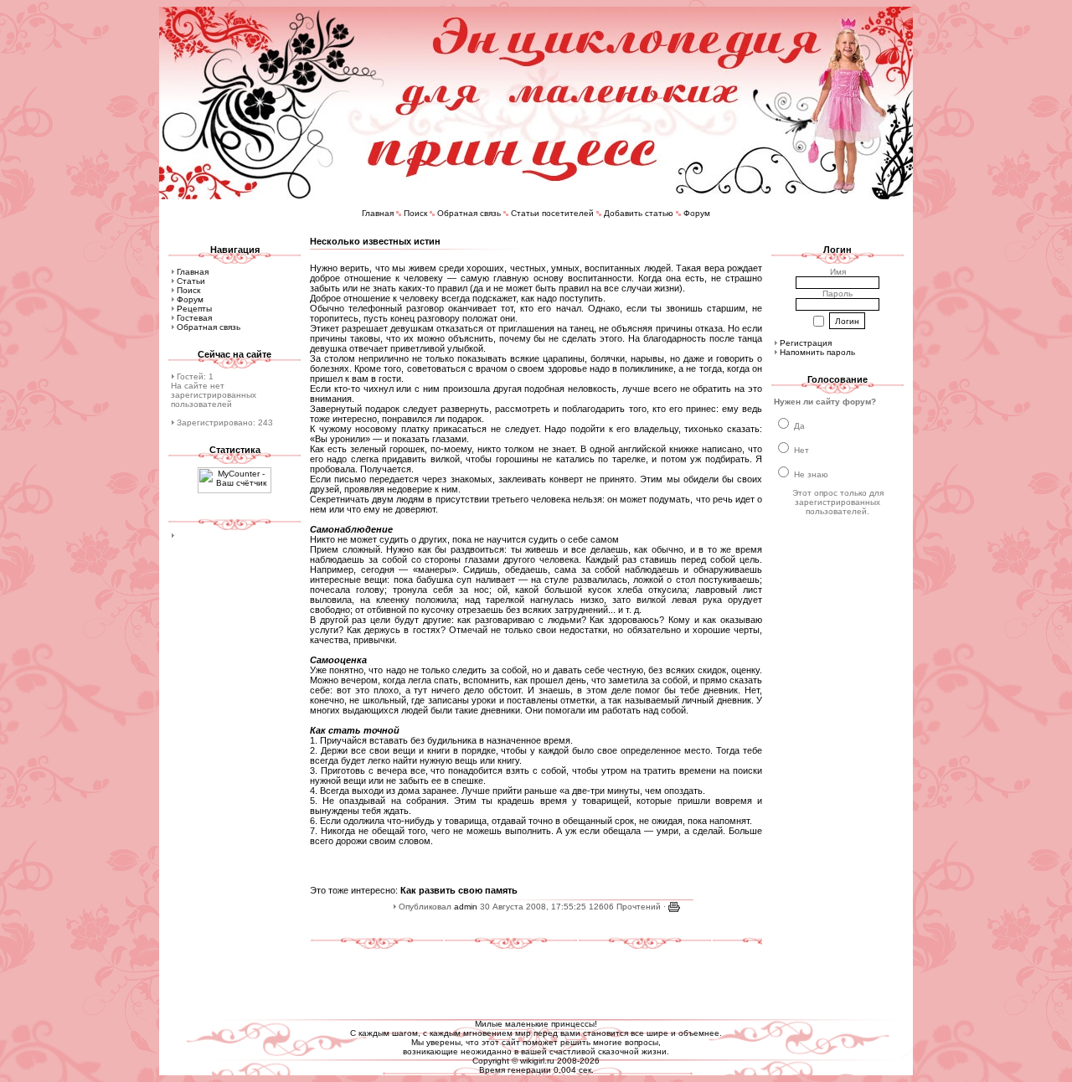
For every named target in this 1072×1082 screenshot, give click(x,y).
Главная (378, 213)
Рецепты (194, 308)
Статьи (191, 281)
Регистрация (806, 343)
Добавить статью (638, 213)
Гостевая (194, 317)
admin (465, 906)
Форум (696, 213)
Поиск (415, 213)
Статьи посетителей (552, 213)
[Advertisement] (536, 977)
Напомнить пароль (817, 352)
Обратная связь (469, 213)
